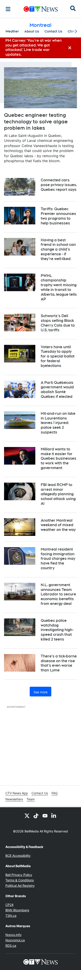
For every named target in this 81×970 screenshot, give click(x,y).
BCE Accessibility (18, 855)
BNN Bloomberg (17, 910)
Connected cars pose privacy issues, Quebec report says (59, 185)
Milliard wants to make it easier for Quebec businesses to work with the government (58, 458)
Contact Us (53, 31)
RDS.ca (10, 945)
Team (31, 799)
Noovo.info (13, 935)
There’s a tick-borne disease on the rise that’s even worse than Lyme (59, 663)
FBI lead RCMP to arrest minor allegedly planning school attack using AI (58, 494)
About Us (31, 31)
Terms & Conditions (19, 880)
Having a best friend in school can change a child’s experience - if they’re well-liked (58, 249)
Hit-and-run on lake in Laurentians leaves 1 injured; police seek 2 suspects (58, 422)
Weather (12, 31)
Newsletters (14, 799)
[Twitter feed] (27, 815)
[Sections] (8, 9)
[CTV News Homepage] (41, 9)
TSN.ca (10, 915)
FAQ (55, 793)
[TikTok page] (36, 815)
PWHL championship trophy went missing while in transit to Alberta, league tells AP (59, 287)
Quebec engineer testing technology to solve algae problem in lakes (36, 121)
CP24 (9, 905)
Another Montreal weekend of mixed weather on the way (58, 525)
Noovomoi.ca (15, 940)
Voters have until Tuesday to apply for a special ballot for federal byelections (57, 356)
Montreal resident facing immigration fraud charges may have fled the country (58, 558)
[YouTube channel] (45, 815)
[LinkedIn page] (54, 815)
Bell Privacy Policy (18, 875)
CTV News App (16, 793)
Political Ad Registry (20, 885)
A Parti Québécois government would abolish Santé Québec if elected (57, 389)
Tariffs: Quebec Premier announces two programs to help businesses (58, 216)
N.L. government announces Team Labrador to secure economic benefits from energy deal (58, 594)
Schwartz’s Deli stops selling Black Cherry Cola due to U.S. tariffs (58, 323)
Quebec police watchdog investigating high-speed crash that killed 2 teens (57, 629)
